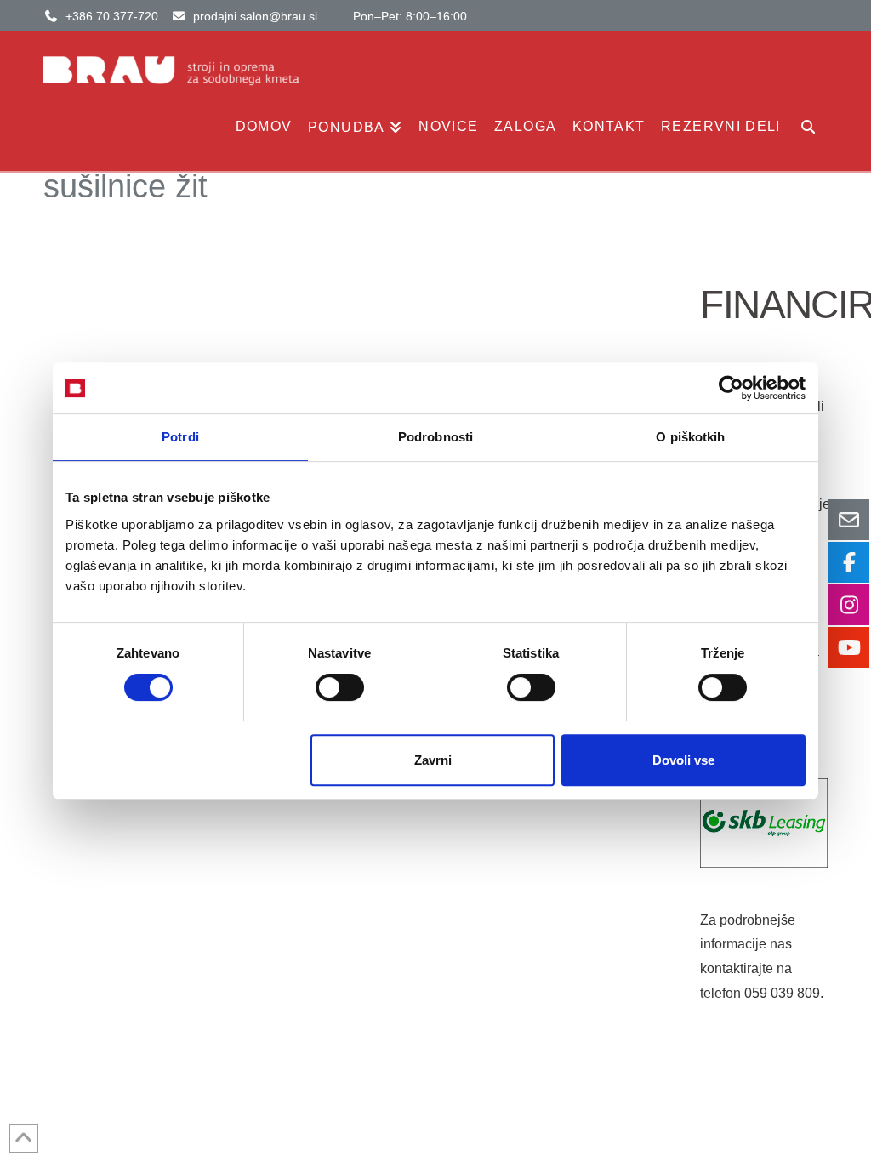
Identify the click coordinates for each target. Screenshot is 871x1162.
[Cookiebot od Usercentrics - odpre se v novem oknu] (731, 388)
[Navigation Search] (807, 132)
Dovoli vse (683, 760)
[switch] (340, 687)
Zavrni (433, 760)
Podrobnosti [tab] (435, 437)
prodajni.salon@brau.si (255, 16)
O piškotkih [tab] (690, 437)
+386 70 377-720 (111, 16)
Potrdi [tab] (180, 437)
